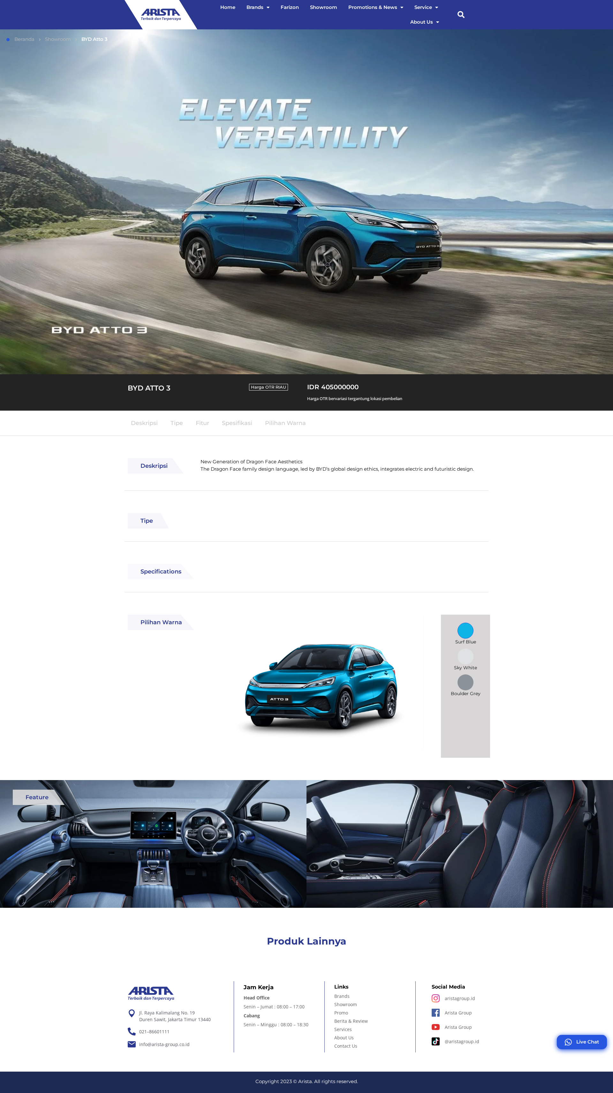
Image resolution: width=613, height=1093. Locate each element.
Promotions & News (372, 7)
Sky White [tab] (465, 668)
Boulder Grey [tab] (466, 693)
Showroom (323, 7)
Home (227, 7)
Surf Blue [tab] (465, 642)
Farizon (290, 7)
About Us (421, 22)
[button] (461, 14)
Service (423, 7)
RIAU (281, 387)
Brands (254, 7)
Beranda (24, 39)
